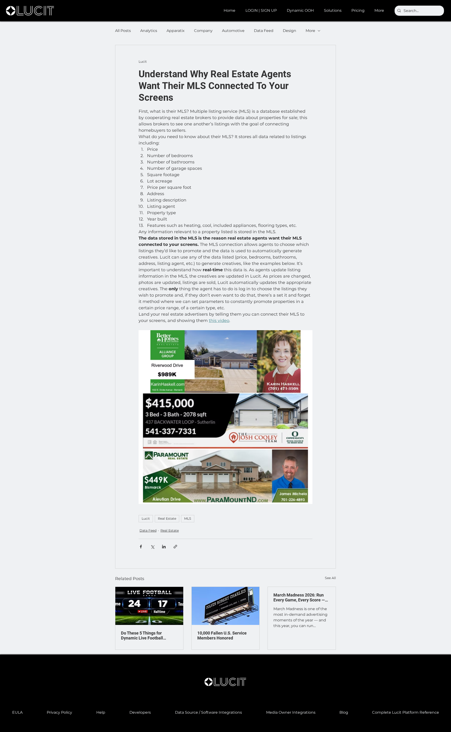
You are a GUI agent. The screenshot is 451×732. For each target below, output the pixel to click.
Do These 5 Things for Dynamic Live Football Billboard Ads (142, 635)
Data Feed (263, 30)
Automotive (233, 30)
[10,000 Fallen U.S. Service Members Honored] (226, 606)
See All (330, 578)
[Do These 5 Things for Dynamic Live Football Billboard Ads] (149, 606)
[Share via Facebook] (141, 546)
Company (203, 30)
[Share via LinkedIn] (164, 546)
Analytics (148, 30)
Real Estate (167, 518)
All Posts (123, 30)
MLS (187, 518)
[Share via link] (175, 546)
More (310, 30)
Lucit (146, 518)
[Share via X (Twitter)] (152, 546)
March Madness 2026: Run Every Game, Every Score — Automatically (299, 597)
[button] (301, 10)
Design (289, 30)
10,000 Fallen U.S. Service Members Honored (222, 635)
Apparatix (176, 30)
